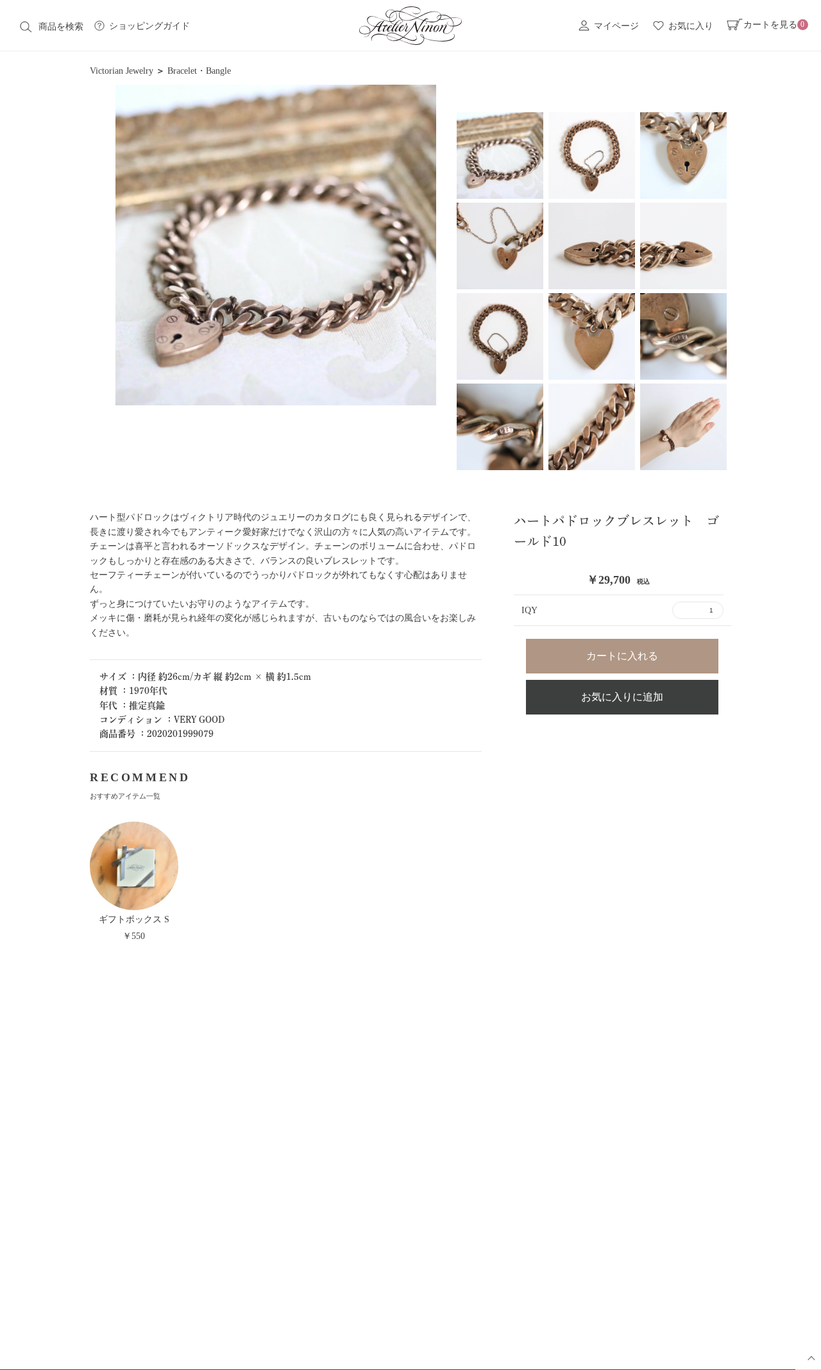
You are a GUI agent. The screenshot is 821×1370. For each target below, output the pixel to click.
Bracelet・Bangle (199, 71)
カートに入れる (622, 655)
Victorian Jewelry (121, 71)
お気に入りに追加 (622, 696)
